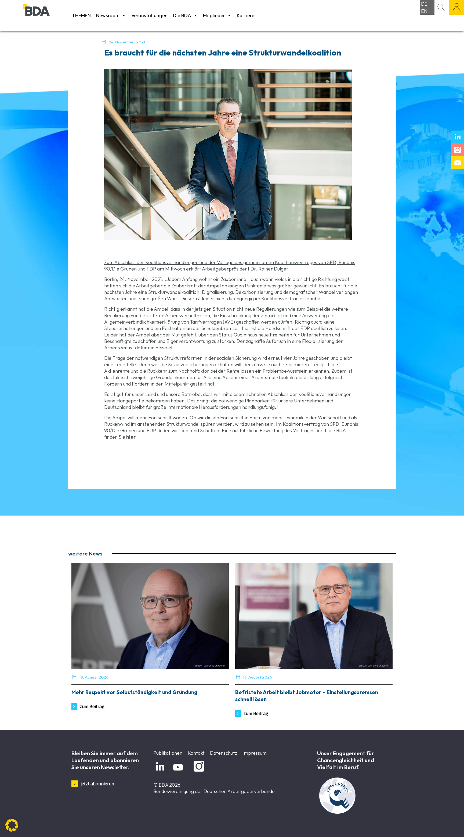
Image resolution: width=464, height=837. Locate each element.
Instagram (198, 772)
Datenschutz (223, 753)
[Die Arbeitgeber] (46, 15)
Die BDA (182, 15)
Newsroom (107, 15)
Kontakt (196, 753)
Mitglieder (214, 15)
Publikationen (167, 753)
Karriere (245, 15)
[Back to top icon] (438, 826)
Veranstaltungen (149, 15)
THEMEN (81, 15)
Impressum (254, 753)
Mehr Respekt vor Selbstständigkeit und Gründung (134, 692)
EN (424, 11)
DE (424, 4)
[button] (12, 825)
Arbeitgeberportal (456, 7)
